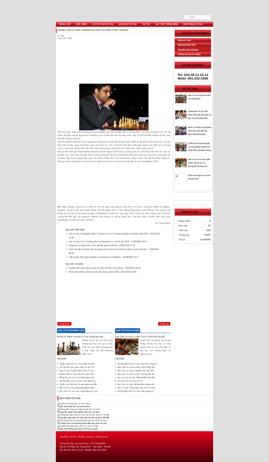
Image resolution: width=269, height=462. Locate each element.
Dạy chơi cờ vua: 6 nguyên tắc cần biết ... (136, 370)
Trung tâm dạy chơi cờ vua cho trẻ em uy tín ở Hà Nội (83, 417)
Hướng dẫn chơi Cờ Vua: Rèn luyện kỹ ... (136, 391)
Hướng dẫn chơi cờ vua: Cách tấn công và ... (138, 364)
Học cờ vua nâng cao (71, 330)
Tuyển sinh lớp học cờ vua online (73, 406)
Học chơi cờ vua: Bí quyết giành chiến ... (78, 388)
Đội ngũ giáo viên (187, 45)
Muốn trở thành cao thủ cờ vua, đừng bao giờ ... (81, 336)
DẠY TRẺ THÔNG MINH (167, 24)
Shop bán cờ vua (192, 24)
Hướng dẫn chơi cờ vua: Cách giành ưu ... (78, 381)
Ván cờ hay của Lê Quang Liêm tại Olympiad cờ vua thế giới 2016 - (108, 241)
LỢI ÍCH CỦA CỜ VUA (102, 24)
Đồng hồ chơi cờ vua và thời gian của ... (77, 377)
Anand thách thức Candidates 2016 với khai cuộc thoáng (134, 11)
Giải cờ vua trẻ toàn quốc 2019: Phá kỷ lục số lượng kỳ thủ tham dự (199, 162)
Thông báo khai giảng (189, 54)
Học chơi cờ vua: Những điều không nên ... (137, 384)
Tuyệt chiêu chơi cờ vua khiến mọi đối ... (78, 364)
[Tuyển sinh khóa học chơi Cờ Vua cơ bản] (77, 426)
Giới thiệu (81, 24)
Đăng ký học (184, 40)
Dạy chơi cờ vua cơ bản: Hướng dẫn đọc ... (137, 374)
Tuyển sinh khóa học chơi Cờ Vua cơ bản (77, 429)
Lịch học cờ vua (127, 24)
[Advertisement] (113, 62)
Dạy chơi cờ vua (70, 398)
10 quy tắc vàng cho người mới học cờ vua (78, 412)
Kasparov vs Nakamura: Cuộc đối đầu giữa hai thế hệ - (102, 245)
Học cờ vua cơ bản (127, 330)
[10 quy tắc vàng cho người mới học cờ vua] (78, 409)
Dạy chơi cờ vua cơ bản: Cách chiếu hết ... (137, 367)
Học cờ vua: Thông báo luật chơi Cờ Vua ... (137, 388)
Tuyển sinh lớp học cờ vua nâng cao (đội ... (79, 384)
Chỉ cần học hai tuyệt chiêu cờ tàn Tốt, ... (78, 367)
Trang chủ (64, 24)
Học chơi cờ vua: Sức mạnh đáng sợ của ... (79, 391)
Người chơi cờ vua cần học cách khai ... (77, 374)
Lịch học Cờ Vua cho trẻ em (130, 381)
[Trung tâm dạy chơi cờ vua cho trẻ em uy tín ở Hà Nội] (83, 415)
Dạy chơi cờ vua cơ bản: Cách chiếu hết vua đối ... (141, 336)
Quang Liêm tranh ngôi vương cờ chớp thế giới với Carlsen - (104, 268)
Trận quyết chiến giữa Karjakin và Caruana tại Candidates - (104, 257)
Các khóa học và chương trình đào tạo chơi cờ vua (82, 423)
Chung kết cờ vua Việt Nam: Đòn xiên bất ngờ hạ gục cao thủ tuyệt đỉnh (199, 114)
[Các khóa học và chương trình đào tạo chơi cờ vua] (82, 420)
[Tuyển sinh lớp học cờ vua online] (73, 403)
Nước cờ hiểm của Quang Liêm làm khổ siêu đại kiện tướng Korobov (199, 130)
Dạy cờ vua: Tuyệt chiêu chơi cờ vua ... (77, 370)
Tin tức (146, 24)
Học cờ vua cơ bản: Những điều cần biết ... (137, 377)
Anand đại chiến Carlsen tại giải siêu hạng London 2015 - (102, 272)
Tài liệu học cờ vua (188, 50)
